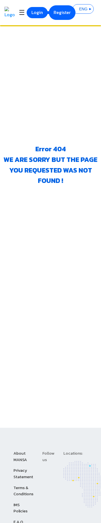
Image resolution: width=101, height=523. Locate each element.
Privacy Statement (23, 473)
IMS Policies (20, 508)
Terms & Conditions (23, 491)
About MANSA (20, 456)
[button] (83, 8)
